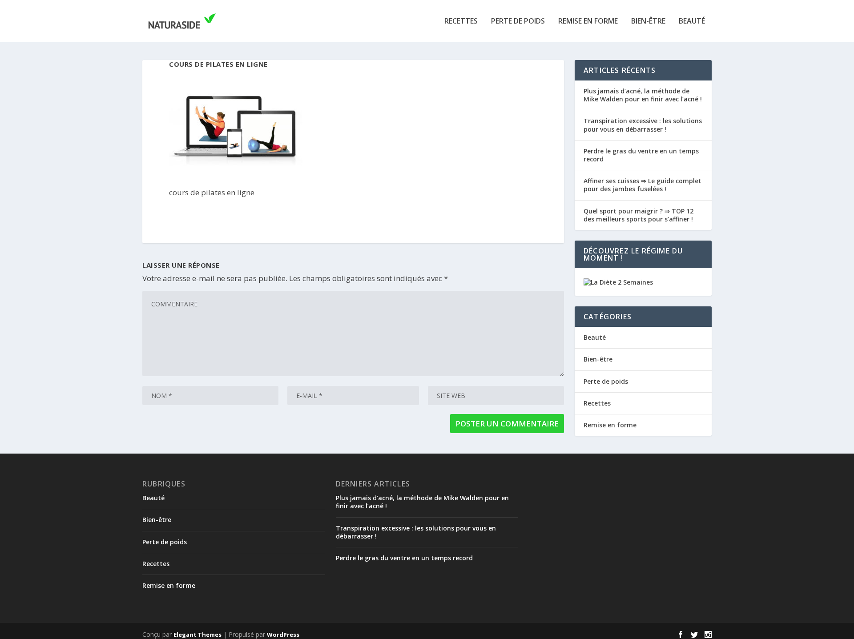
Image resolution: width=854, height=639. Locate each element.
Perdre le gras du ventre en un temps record (641, 155)
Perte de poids (518, 21)
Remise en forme (588, 21)
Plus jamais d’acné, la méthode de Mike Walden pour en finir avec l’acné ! (643, 95)
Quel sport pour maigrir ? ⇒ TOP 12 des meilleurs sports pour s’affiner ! (638, 215)
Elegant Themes (197, 635)
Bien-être (648, 21)
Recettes (461, 21)
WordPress (283, 635)
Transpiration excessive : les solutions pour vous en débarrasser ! (643, 125)
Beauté (692, 21)
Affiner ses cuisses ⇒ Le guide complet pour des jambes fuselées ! (642, 185)
